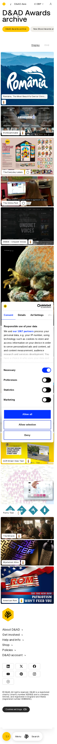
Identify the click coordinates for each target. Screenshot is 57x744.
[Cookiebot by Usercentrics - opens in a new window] (38, 306)
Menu (18, 736)
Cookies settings (14, 709)
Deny (27, 435)
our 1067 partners (23, 331)
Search (35, 736)
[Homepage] (26, 736)
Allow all (27, 414)
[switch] (46, 380)
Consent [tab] (8, 315)
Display (36, 45)
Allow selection (27, 424)
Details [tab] (22, 315)
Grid (46, 45)
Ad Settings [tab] (36, 315)
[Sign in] (50, 4)
